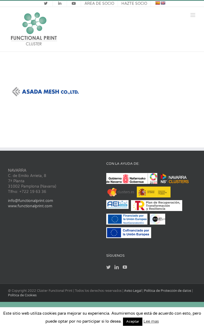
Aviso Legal (133, 291)
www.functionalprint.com (30, 206)
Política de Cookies (22, 295)
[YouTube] (125, 267)
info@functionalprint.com (30, 201)
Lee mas (151, 321)
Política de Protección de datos (168, 291)
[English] (162, 3)
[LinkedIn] (116, 267)
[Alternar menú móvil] (193, 15)
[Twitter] (108, 267)
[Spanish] (157, 3)
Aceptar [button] (132, 321)
